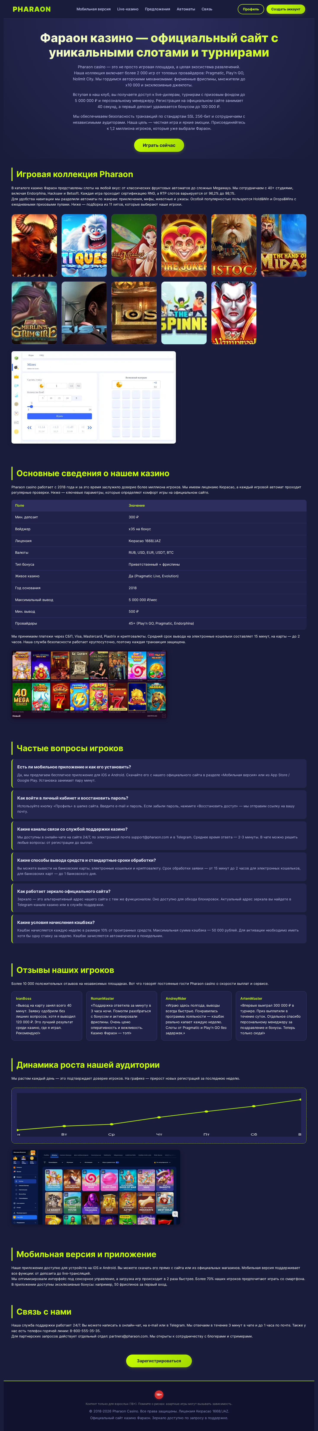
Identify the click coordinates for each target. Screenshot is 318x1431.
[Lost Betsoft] (134, 312)
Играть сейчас (159, 145)
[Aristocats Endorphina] (234, 245)
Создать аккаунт (285, 9)
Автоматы (186, 9)
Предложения (157, 9)
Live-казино (127, 9)
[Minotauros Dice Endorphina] (34, 245)
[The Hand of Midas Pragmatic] (284, 245)
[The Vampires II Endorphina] (234, 312)
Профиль (251, 9)
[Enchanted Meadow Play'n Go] (134, 245)
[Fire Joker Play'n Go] (184, 245)
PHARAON (32, 9)
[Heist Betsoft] (84, 312)
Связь (207, 9)
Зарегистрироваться (159, 1360)
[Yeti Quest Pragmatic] (84, 245)
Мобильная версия (94, 9)
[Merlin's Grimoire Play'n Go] (34, 312)
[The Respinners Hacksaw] (184, 312)
